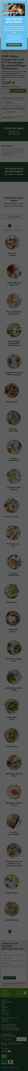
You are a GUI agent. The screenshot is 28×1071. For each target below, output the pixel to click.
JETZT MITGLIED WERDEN (14, 44)
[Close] (26, 2)
